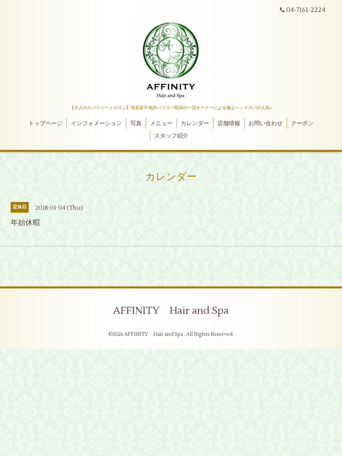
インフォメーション (96, 123)
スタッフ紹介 (171, 136)
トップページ (45, 123)
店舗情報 (228, 123)
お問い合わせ (265, 123)
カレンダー (195, 123)
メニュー (161, 123)
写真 (136, 123)
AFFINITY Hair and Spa (171, 310)
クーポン (302, 123)
